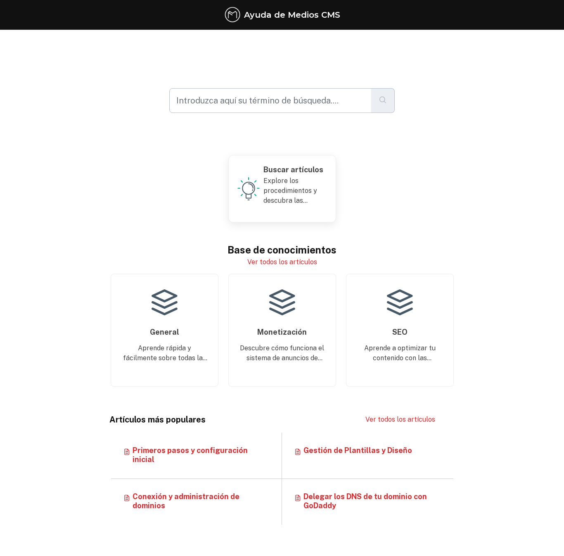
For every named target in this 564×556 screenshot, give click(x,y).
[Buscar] (383, 100)
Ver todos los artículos (282, 262)
